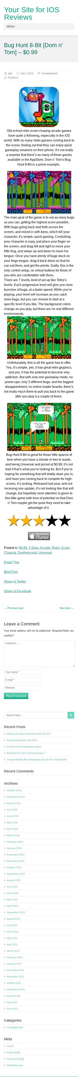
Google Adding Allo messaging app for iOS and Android (37, 759)
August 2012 (14, 918)
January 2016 (14, 848)
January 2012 (14, 963)
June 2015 (12, 893)
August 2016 (14, 803)
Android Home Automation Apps (24, 746)
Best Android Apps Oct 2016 (22, 740)
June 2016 (12, 816)
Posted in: (13, 77)
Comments (15, 1059)
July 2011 (12, 1002)
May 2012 (12, 938)
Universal (45, 552)
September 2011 (16, 989)
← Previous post (13, 608)
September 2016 (16, 797)
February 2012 (15, 957)
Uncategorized (49, 73)
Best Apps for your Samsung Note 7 (26, 753)
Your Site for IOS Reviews (31, 13)
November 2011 (15, 976)
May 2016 (12, 822)
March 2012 (13, 951)
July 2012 (12, 925)
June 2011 (12, 1008)
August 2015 (14, 880)
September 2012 (16, 912)
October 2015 (14, 867)
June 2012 (12, 931)
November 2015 (15, 861)
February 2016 (15, 841)
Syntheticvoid (27, 552)
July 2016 (12, 809)
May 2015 (12, 899)
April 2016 (12, 829)
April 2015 (12, 906)
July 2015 (12, 886)
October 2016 (14, 790)
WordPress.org (15, 1065)
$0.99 (23, 548)
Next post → (67, 608)
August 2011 (13, 996)
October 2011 (14, 983)
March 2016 (13, 835)
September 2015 (16, 874)
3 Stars (34, 548)
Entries (13, 1052)
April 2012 (12, 944)
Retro (56, 548)
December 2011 (15, 970)
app (10, 73)
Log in (10, 1046)
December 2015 (15, 854)
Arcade (45, 548)
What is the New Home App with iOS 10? (29, 734)
